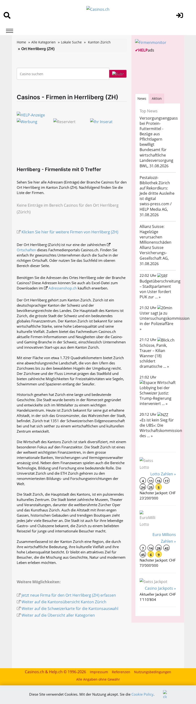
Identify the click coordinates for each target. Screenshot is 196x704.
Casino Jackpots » (160, 588)
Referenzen (121, 672)
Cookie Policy (142, 694)
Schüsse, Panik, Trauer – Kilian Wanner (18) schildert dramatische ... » (154, 356)
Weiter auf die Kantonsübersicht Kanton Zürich (64, 601)
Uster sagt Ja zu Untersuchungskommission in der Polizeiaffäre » (165, 320)
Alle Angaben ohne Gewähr (98, 679)
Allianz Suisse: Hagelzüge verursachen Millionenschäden (155, 234)
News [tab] (141, 98)
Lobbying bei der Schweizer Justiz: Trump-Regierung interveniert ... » (155, 395)
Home (21, 42)
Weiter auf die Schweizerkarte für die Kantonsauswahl (70, 608)
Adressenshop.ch (63, 288)
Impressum (99, 672)
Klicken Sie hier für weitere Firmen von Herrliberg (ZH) (70, 232)
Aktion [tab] (157, 98)
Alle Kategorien (43, 42)
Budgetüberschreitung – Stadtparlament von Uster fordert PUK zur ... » (160, 288)
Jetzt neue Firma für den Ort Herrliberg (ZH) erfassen (69, 595)
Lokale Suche (71, 42)
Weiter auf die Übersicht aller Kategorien (58, 615)
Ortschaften (26, 249)
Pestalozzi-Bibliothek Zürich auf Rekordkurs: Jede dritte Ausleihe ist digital (157, 188)
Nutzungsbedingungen (152, 672)
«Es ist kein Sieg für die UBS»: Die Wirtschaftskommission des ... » (161, 427)
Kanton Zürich (99, 42)
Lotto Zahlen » (163, 474)
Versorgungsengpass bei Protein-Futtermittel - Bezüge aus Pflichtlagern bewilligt (159, 131)
